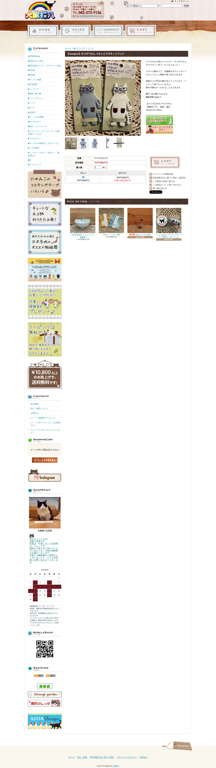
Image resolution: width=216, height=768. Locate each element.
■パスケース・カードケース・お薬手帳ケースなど (43, 132)
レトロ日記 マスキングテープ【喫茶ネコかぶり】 (168, 236)
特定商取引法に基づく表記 (102, 757)
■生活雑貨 (32, 84)
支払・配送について (75, 31)
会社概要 (34, 404)
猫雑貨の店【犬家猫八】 (40, 10)
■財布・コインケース (37, 126)
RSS (39, 675)
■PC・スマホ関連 (36, 117)
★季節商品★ (34, 56)
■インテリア (33, 89)
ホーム (43, 31)
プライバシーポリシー (127, 757)
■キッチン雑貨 (34, 79)
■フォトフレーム (35, 98)
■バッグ (31, 103)
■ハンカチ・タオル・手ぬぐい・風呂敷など (43, 154)
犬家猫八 (116, 766)
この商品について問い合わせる (167, 185)
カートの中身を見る (45, 460)
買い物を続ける (160, 188)
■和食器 (31, 75)
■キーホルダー (34, 122)
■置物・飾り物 (34, 93)
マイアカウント (180, 1)
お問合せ (108, 31)
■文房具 (31, 112)
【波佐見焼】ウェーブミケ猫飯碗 (83, 236)
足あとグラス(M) (143, 235)
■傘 (29, 160)
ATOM (51, 675)
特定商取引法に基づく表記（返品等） (170, 178)
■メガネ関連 (33, 148)
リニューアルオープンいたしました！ (45, 431)
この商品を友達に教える (164, 181)
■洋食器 (31, 70)
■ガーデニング (34, 165)
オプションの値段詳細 (163, 174)
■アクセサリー (34, 138)
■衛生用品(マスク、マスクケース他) (44, 65)
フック (91, 48)
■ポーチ (31, 108)
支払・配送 (82, 757)
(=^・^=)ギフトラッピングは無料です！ (45, 424)
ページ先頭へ (182, 745)
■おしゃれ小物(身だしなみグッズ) (43, 143)
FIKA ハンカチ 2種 (111, 235)
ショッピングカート (140, 31)
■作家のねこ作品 (35, 61)
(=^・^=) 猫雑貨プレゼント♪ (43, 418)
